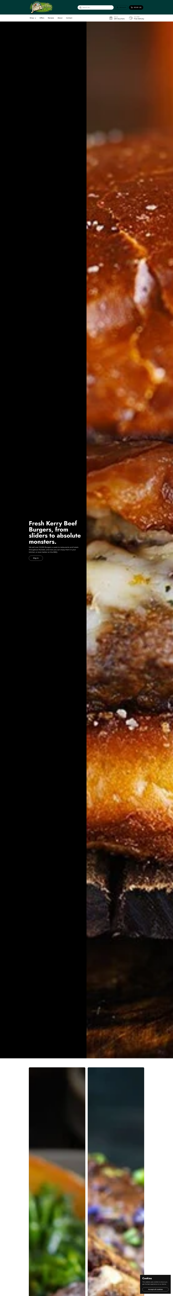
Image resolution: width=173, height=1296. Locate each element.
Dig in (36, 558)
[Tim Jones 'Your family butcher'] (41, 7)
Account (122, 7)
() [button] (138, 7)
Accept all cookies (155, 1289)
